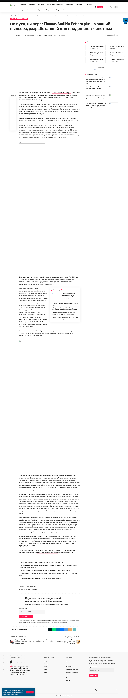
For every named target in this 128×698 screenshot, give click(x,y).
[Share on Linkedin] (13, 107)
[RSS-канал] (117, 690)
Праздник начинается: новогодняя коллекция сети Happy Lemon (42, 562)
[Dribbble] (115, 60)
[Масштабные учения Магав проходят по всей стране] (113, 89)
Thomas (32, 586)
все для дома (51, 586)
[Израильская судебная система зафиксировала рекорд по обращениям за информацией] (113, 97)
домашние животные (61, 586)
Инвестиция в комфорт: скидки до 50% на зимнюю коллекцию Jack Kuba (45, 570)
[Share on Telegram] (94, 35)
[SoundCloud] (95, 60)
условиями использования (49, 620)
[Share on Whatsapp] (89, 35)
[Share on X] (86, 35)
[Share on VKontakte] (92, 35)
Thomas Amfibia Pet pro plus (30, 104)
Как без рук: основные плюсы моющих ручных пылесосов (41, 579)
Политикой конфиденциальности (13, 692)
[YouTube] (111, 690)
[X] (95, 47)
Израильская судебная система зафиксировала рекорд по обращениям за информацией (95, 96)
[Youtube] (95, 54)
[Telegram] (115, 54)
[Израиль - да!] (13, 7)
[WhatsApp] (115, 690)
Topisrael (19, 35)
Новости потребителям (19, 19)
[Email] (97, 35)
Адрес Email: (23, 608)
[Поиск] (108, 7)
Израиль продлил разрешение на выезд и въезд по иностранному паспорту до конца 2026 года (96, 105)
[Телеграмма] (113, 690)
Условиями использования (10, 694)
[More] (102, 35)
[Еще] (95, 7)
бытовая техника (40, 586)
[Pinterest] (115, 47)
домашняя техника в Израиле (28, 589)
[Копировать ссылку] (100, 35)
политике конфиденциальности (31, 622)
